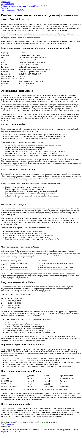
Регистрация (9, 4)
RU (2, 435)
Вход (2, 4)
